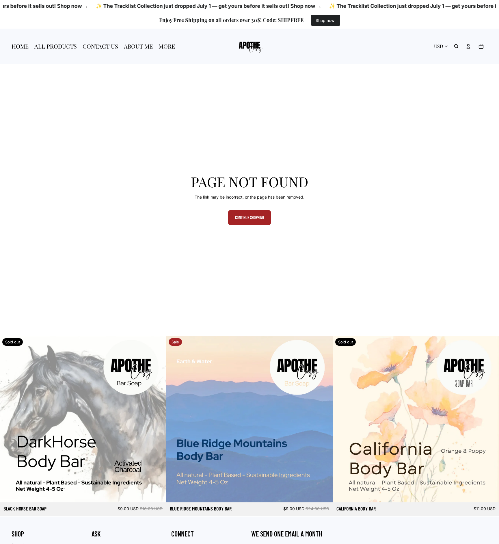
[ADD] (324, 493)
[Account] (468, 46)
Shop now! (326, 20)
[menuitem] (167, 46)
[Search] (456, 46)
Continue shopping (249, 217)
